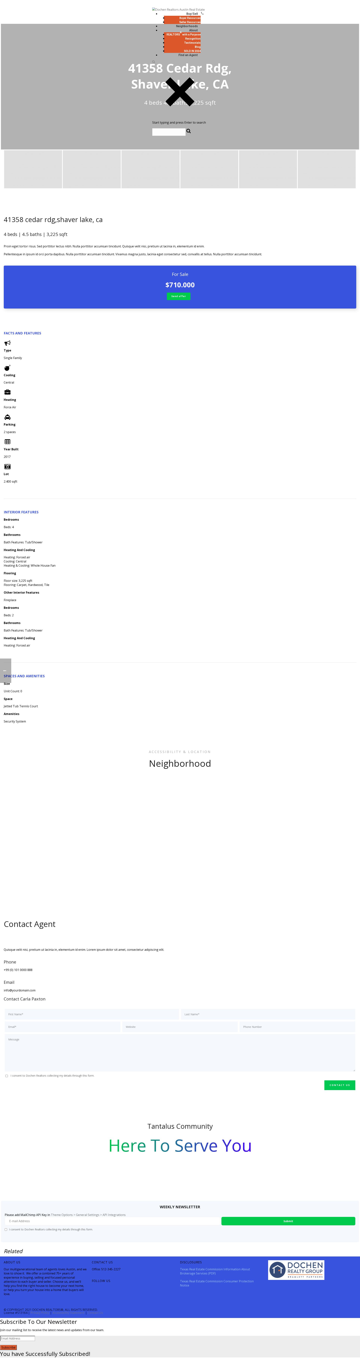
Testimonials (192, 42)
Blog (198, 46)
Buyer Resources (190, 18)
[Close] (180, 118)
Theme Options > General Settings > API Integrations (88, 1215)
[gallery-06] (327, 169)
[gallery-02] (92, 169)
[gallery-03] (150, 169)
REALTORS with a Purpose (183, 34)
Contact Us (95, 1313)
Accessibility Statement (68, 1313)
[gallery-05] (268, 169)
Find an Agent (188, 55)
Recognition (193, 38)
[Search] (153, 62)
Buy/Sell (192, 14)
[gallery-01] (33, 169)
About (193, 30)
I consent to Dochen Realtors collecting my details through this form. (52, 1075)
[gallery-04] (209, 169)
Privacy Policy (40, 1313)
